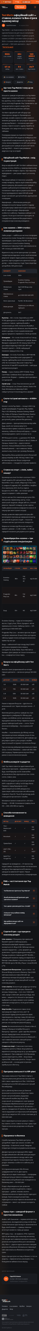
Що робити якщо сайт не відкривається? (19, 922)
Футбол (22, 1306)
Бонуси (28, 1306)
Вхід (11, 1309)
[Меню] (35, 7)
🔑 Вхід (29, 82)
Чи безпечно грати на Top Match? (19, 891)
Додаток (5, 1309)
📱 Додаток (19, 82)
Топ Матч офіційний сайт (11, 113)
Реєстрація (20, 7)
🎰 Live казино (9, 77)
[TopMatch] (5, 7)
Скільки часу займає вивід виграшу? (19, 914)
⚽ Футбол (21, 77)
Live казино (13, 1306)
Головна (5, 1306)
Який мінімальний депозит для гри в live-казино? (19, 898)
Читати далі (7, 47)
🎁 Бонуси (7, 82)
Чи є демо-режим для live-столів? (19, 906)
